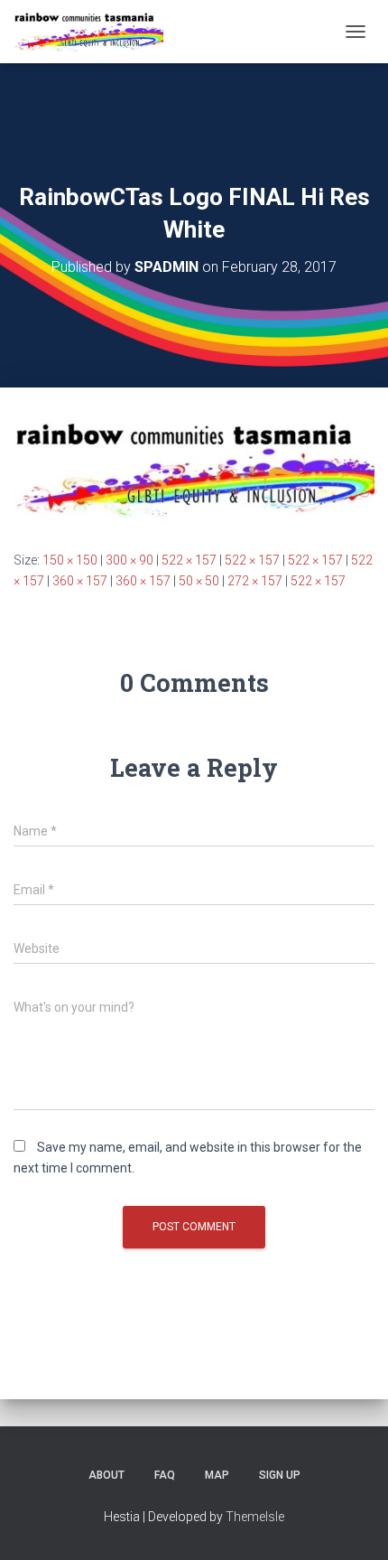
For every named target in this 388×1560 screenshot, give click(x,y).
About (106, 1475)
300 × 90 (129, 560)
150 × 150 (69, 560)
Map (217, 1475)
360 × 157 (79, 581)
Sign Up (279, 1475)
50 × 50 (199, 581)
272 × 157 (254, 581)
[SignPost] (95, 31)
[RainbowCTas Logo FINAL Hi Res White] (194, 468)
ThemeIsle (255, 1516)
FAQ (164, 1475)
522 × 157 (189, 560)
